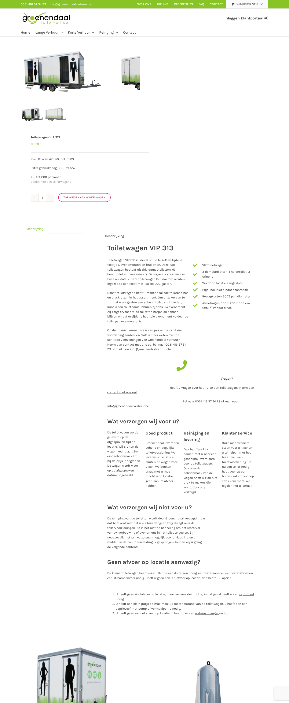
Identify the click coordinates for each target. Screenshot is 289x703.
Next (136, 70)
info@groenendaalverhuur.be (70, 4)
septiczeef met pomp (131, 608)
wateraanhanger (206, 613)
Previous (24, 70)
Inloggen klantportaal (244, 18)
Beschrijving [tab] (34, 229)
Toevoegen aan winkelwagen (84, 197)
